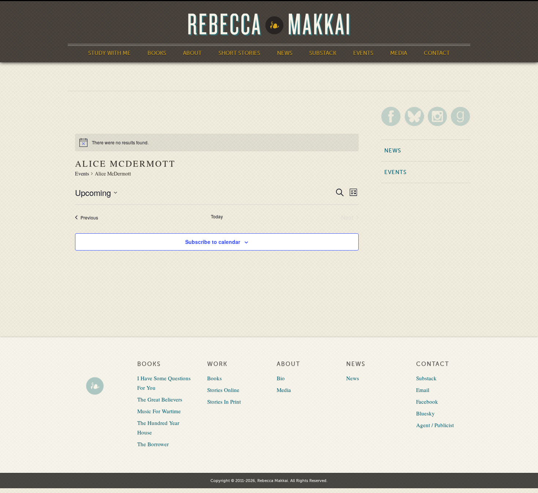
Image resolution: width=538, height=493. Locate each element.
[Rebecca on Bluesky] (414, 116)
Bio (281, 378)
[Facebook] (391, 116)
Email (422, 389)
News (284, 53)
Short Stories (239, 53)
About (192, 53)
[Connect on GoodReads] (460, 116)
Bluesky (425, 413)
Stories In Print (224, 401)
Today (217, 216)
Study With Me (109, 53)
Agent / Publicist (435, 425)
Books (156, 53)
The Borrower (153, 444)
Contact (437, 53)
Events (363, 53)
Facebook (427, 401)
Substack (322, 53)
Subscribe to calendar (212, 241)
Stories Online (223, 389)
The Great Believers (159, 399)
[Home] (269, 25)
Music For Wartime (159, 411)
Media (398, 53)
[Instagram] (437, 116)
